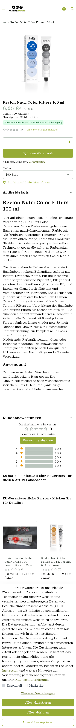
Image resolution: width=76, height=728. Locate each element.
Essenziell (14, 685)
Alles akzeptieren (38, 702)
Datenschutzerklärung (31, 679)
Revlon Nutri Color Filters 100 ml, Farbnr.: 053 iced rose (56, 562)
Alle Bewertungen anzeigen (42, 130)
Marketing (37, 685)
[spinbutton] (38, 142)
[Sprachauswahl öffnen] (64, 8)
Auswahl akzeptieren (38, 722)
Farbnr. (8, 168)
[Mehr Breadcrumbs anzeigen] (4, 22)
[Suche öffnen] (72, 8)
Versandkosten (37, 162)
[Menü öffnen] (3, 8)
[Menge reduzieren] (6, 142)
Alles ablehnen (38, 712)
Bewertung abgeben (38, 440)
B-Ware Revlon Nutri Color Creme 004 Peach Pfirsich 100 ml (18, 562)
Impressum (10, 670)
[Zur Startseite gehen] (17, 9)
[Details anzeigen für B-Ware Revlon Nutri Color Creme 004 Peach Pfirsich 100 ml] (20, 538)
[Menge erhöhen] (69, 142)
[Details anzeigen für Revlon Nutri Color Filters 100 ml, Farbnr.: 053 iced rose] (57, 538)
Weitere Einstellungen (38, 693)
